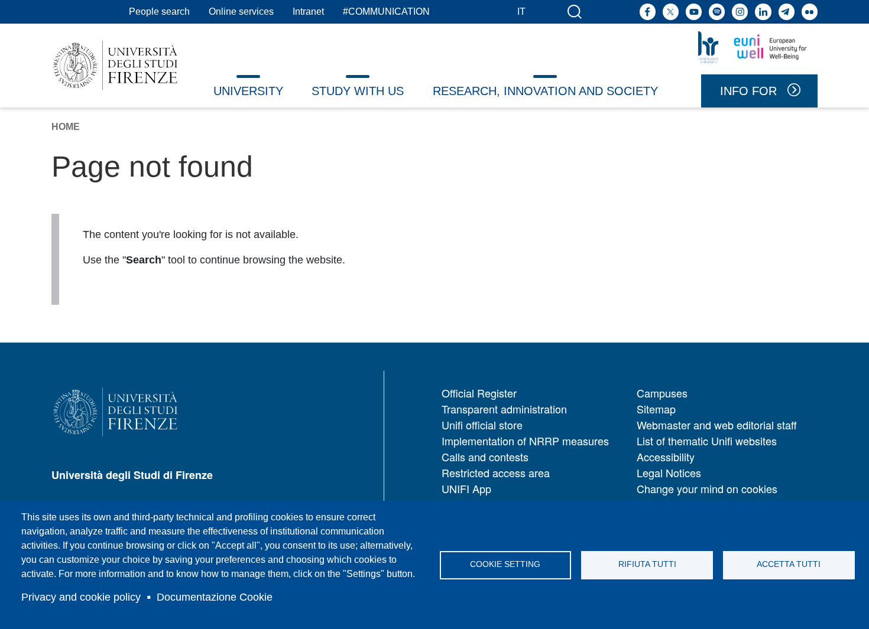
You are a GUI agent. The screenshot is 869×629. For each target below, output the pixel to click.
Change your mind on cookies (707, 488)
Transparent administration (504, 408)
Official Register (479, 392)
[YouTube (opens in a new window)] (694, 11)
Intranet (308, 11)
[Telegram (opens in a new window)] (787, 11)
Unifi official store (482, 424)
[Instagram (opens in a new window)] (740, 11)
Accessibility (666, 456)
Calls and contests (485, 456)
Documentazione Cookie (215, 597)
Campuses (662, 392)
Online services (241, 11)
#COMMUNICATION (386, 11)
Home (65, 127)
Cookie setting (505, 564)
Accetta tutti (789, 564)
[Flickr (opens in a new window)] (810, 11)
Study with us (358, 90)
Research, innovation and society (545, 90)
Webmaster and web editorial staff (717, 424)
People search (159, 11)
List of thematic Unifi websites (707, 440)
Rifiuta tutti (647, 564)
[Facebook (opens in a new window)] (648, 11)
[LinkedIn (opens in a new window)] (763, 11)
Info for (748, 90)
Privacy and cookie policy (81, 597)
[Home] (115, 65)
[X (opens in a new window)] (671, 11)
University (248, 90)
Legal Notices (669, 472)
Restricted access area (496, 472)
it (521, 11)
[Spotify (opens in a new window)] (717, 11)
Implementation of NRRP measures (525, 440)
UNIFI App (466, 488)
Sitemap (656, 408)
